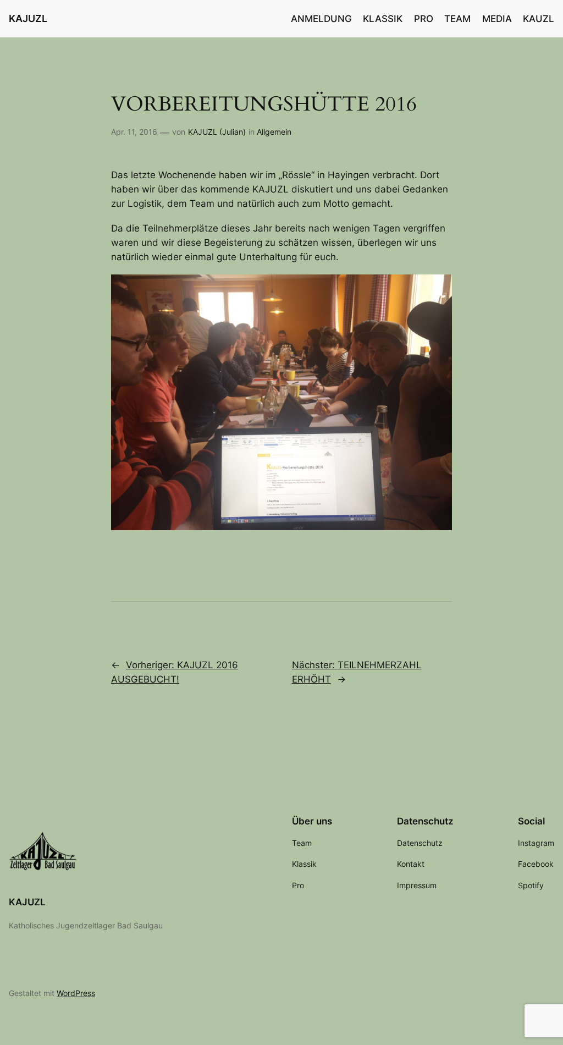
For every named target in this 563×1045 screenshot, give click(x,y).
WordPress (76, 993)
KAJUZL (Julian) (217, 131)
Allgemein (274, 131)
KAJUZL (28, 18)
